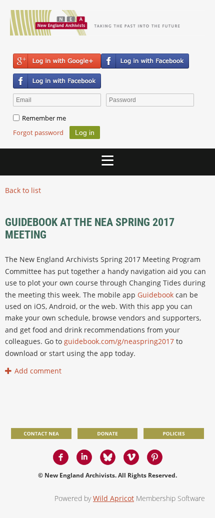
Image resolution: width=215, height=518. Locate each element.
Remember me (44, 118)
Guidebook (156, 295)
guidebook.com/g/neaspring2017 (119, 341)
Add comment (9, 371)
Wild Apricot (113, 498)
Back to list (23, 190)
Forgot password (38, 132)
